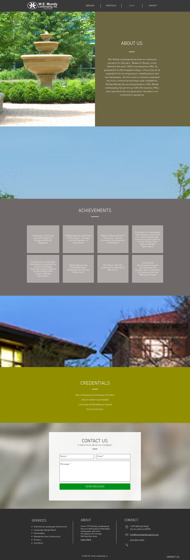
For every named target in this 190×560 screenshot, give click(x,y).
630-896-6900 (137, 540)
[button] (173, 557)
